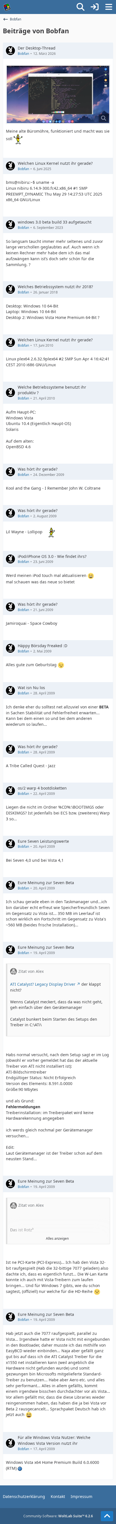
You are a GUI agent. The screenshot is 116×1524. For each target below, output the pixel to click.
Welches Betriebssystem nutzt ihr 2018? (55, 286)
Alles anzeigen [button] (57, 1238)
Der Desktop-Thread (36, 48)
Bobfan (23, 53)
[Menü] (108, 7)
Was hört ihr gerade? (37, 469)
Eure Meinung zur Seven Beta (46, 882)
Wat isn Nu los (31, 687)
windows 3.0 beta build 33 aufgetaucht (55, 222)
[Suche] (80, 7)
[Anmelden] (94, 7)
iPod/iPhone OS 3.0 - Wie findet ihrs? (52, 556)
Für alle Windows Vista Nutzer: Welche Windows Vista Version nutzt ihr (54, 1440)
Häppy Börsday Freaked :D (42, 645)
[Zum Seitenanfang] (107, 1516)
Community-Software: (58, 1516)
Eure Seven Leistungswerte (43, 841)
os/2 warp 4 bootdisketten (42, 788)
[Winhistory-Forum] (7, 7)
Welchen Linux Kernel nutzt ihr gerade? (55, 163)
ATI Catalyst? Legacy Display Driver (42, 984)
